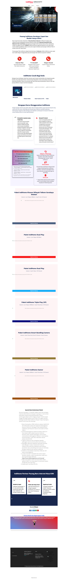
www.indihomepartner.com (39, 553)
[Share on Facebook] (30, 510)
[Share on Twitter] (32, 510)
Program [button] (37, 5)
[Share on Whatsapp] (36, 510)
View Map (25, 555)
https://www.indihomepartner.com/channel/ (33, 458)
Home (29, 5)
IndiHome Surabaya (45, 40)
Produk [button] (33, 5)
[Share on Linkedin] (34, 510)
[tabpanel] (22, 171)
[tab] (22, 152)
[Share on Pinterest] (38, 510)
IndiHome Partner (38, 1)
